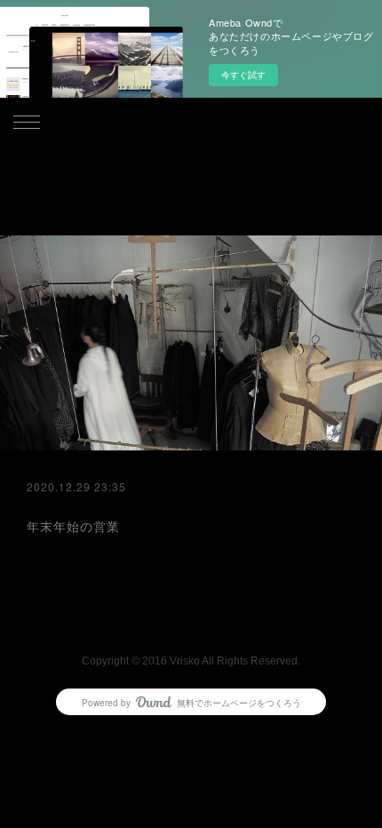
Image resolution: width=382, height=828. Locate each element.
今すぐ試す (243, 74)
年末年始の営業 (73, 526)
